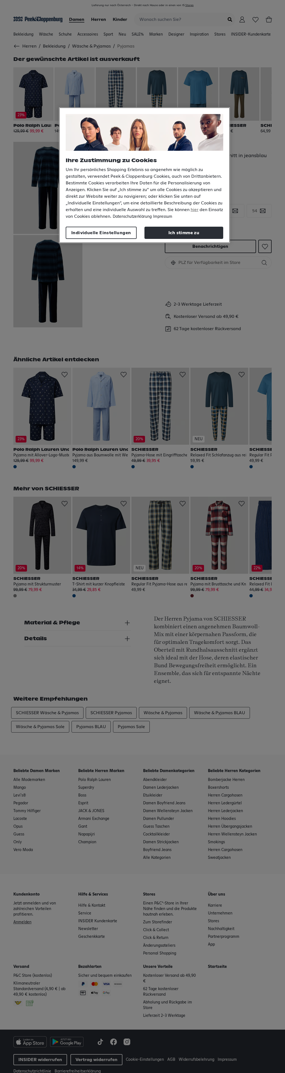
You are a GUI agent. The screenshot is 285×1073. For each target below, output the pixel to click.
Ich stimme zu (183, 233)
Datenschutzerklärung (132, 217)
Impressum (162, 217)
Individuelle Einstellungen (101, 233)
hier (194, 209)
